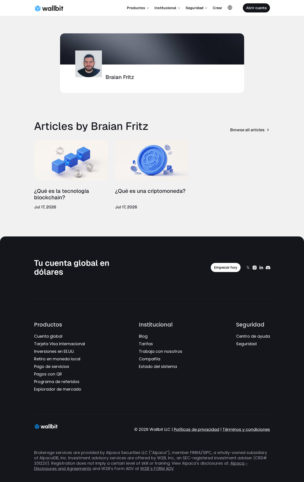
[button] (138, 8)
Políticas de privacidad (196, 429)
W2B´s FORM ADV (157, 468)
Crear (217, 8)
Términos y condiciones (246, 429)
